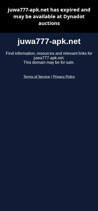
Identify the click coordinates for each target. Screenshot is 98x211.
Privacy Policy (64, 76)
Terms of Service (36, 76)
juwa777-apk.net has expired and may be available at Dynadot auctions (49, 16)
